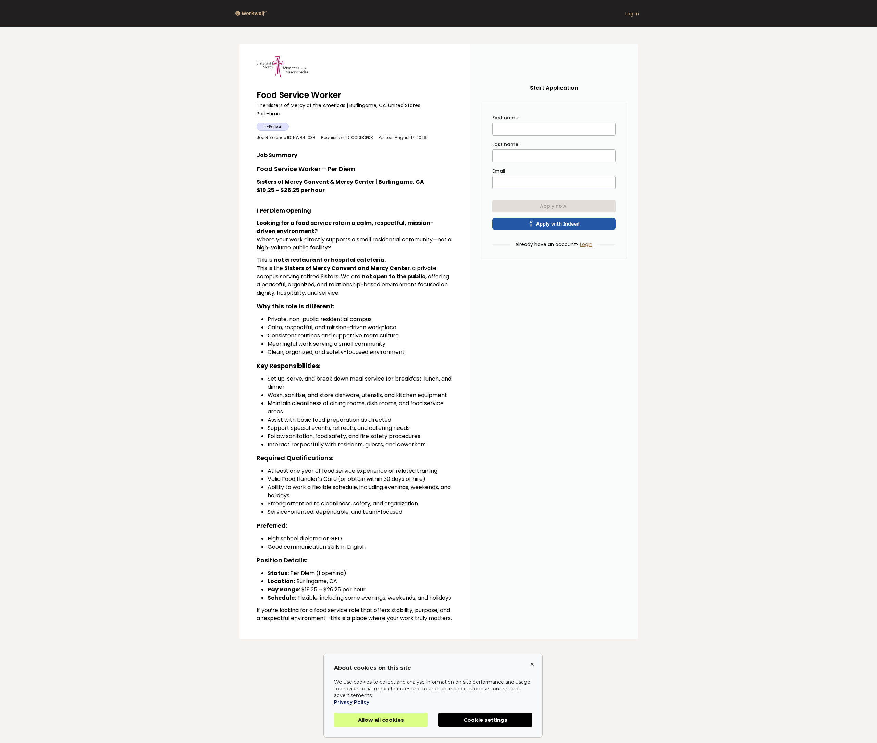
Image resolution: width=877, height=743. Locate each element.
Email (498, 171)
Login (586, 244)
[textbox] (355, 387)
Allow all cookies (381, 720)
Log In (632, 13)
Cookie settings (485, 720)
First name (505, 117)
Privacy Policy (351, 702)
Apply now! (554, 206)
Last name (505, 144)
